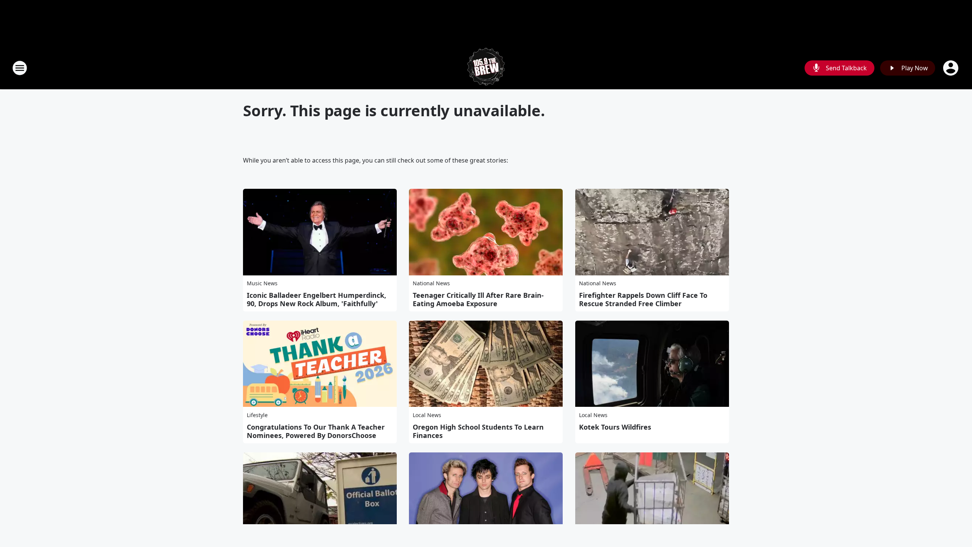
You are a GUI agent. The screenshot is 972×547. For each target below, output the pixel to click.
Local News (427, 415)
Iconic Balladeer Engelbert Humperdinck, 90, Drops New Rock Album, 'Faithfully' (316, 299)
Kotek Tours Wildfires (615, 427)
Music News (262, 283)
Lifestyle (257, 415)
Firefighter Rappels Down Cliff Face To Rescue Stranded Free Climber (643, 299)
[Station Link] (486, 68)
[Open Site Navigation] (19, 68)
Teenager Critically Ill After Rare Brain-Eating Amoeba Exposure (478, 299)
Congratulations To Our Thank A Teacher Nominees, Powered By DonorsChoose (316, 431)
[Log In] (951, 68)
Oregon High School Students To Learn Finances (478, 431)
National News (431, 283)
